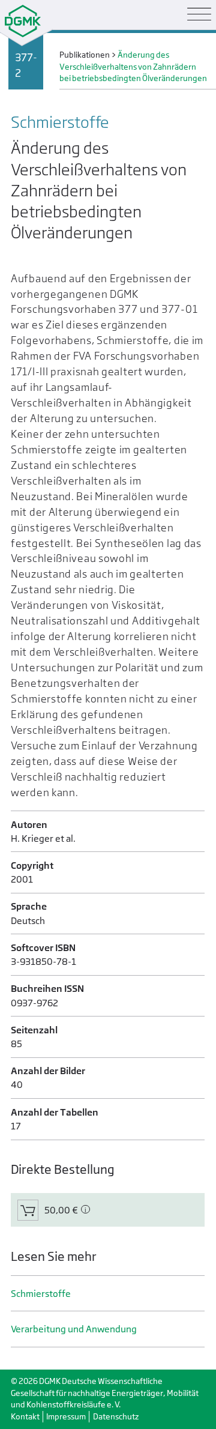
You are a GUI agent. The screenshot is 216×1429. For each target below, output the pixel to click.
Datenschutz (116, 1416)
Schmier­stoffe (41, 1293)
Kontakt (25, 1416)
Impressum (66, 1416)
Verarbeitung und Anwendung (74, 1329)
